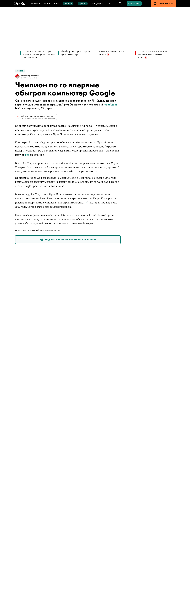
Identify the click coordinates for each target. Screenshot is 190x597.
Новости (35, 3)
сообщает (110, 104)
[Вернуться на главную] (19, 3)
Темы (56, 3)
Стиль (110, 3)
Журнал (68, 3)
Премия (83, 3)
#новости (55, 230)
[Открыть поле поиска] (120, 3)
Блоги (47, 3)
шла (26, 154)
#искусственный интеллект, (36, 230)
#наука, (19, 230)
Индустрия (97, 3)
